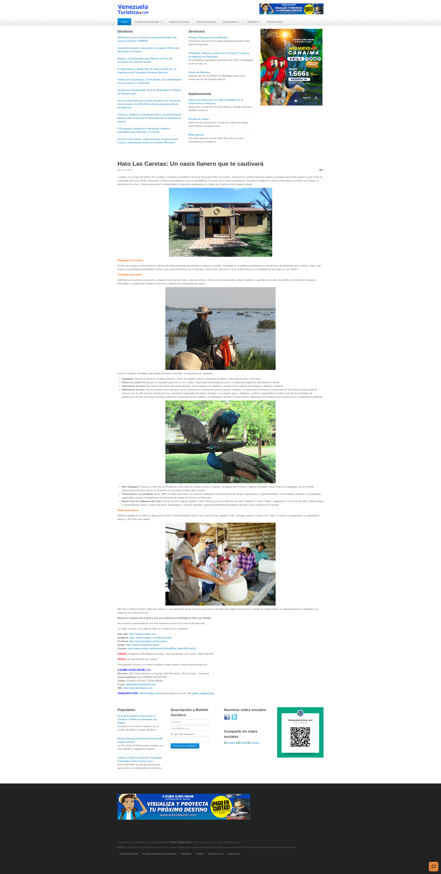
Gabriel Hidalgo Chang (150, 693)
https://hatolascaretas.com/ (142, 634)
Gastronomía (230, 21)
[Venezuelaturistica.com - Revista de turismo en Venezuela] (135, 9)
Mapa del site (234, 854)
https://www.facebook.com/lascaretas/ (148, 641)
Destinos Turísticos (179, 21)
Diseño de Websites (199, 72)
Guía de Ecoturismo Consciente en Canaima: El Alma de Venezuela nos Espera (137, 719)
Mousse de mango (198, 119)
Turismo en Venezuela (147, 21)
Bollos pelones (196, 134)
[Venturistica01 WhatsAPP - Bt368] (300, 732)
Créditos (199, 854)
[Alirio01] (291, 8)
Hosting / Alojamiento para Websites (208, 37)
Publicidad (186, 854)
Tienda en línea (274, 21)
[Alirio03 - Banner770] (183, 806)
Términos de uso (216, 854)
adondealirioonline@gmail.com (141, 684)
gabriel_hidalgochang (202, 693)
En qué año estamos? (183, 734)
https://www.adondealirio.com (137, 688)
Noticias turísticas (206, 21)
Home (124, 21)
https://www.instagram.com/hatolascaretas (151, 637)
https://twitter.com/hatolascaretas (142, 645)
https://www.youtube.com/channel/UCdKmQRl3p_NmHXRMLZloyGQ (162, 648)
